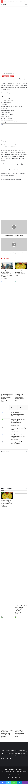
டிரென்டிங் (19, 774)
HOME (3, 771)
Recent (13, 408)
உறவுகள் (24, 771)
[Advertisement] (14, 21)
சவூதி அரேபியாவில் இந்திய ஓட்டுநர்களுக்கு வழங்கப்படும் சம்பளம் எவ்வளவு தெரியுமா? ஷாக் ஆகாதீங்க (7, 733)
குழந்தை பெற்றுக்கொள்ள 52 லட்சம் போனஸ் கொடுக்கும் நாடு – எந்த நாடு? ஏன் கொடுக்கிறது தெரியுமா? (6, 273)
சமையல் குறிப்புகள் (10, 73)
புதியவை (11, 76)
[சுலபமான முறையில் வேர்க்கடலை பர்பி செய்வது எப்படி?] (6, 444)
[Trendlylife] (4, 4)
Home (4, 73)
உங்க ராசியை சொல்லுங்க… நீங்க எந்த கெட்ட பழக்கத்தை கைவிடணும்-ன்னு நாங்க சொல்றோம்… (18, 422)
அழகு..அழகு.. (13, 771)
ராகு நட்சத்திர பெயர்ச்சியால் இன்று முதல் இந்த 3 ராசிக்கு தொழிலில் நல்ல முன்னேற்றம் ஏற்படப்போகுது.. (7, 397)
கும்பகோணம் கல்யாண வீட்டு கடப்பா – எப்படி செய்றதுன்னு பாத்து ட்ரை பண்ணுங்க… (20, 273)
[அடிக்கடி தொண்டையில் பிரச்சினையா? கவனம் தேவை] (6, 414)
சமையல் (14, 774)
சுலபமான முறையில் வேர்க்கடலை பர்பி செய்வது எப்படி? (18, 442)
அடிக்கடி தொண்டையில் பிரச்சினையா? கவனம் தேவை (17, 413)
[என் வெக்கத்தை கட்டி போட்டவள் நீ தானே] (6, 430)
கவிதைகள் (9, 774)
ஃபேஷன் (7, 771)
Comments (23, 408)
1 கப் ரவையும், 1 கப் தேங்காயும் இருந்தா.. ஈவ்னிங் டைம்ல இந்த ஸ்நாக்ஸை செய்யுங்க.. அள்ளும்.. (19, 397)
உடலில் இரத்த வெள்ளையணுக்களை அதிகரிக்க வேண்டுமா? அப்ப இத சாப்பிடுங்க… (18, 436)
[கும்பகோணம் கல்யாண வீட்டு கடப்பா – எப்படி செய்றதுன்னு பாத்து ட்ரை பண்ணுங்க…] (21, 266)
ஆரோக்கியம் (19, 771)
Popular (4, 408)
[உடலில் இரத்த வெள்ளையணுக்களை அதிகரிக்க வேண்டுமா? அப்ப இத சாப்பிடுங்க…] (6, 437)
